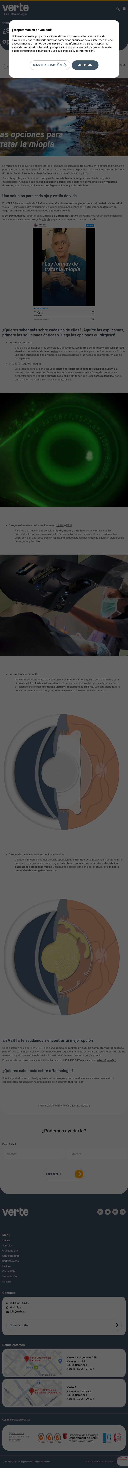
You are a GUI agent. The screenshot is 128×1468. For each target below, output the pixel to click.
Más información (47, 65)
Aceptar (85, 65)
